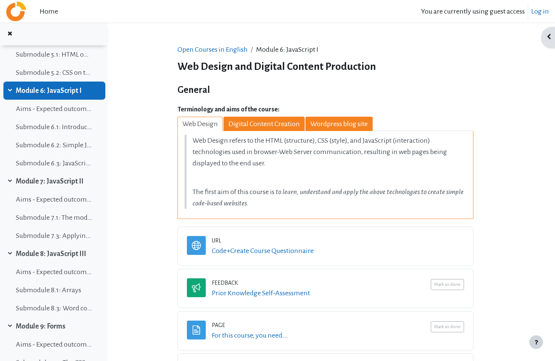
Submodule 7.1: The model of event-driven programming (54, 217)
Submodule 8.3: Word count (54, 308)
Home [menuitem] (49, 11)
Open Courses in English (212, 49)
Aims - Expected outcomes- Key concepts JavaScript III (54, 272)
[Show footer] (536, 342)
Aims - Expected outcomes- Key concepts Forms (54, 344)
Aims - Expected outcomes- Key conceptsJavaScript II (54, 199)
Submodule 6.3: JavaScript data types (54, 163)
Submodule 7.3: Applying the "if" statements (54, 235)
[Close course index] (10, 34)
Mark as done (447, 284)
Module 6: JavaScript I (49, 90)
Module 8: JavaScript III (51, 254)
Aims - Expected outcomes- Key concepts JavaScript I (54, 109)
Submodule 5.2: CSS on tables (54, 72)
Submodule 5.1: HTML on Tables (54, 54)
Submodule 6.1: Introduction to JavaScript (54, 127)
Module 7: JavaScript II (49, 181)
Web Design (200, 124)
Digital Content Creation (264, 124)
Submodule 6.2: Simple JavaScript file (54, 145)
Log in (540, 11)
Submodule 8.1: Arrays (48, 290)
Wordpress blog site (339, 124)
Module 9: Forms (40, 326)
